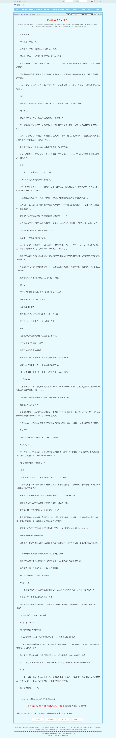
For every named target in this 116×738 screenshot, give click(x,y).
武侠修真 (32, 9)
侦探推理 (54, 9)
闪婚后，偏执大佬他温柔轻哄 (49, 26)
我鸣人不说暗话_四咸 (46, 733)
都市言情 (39, 9)
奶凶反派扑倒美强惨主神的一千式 (52, 24)
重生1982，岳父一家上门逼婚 (67, 24)
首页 (17, 9)
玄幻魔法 (24, 9)
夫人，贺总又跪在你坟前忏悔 (63, 26)
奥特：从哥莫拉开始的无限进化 (78, 26)
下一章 (64, 719)
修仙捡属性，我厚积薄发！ (91, 24)
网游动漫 (61, 9)
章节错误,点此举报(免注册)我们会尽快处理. (45, 706)
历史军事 (46, 9)
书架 (98, 9)
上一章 (37, 719)
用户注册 (99, 1)
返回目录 (51, 719)
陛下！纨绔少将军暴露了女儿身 (31, 24)
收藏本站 (24, 1)
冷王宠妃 (41, 24)
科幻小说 (69, 9)
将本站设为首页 (17, 1)
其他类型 (83, 9)
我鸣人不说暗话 (24, 14)
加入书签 (77, 719)
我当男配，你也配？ (80, 24)
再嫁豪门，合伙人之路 (35, 26)
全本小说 (91, 9)
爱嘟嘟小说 (17, 14)
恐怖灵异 (76, 9)
